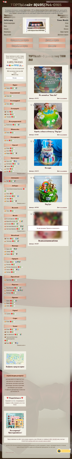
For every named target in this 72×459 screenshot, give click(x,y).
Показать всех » (21, 173)
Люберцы (15, 186)
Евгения (8, 272)
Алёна (8, 306)
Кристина (8, 280)
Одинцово (15, 259)
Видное (15, 85)
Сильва (8, 166)
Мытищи (15, 246)
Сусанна (8, 314)
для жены (15, 385)
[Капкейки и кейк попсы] (52, 48)
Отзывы (6, 29)
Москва (15, 216)
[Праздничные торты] (19, 42)
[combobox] (15, 78)
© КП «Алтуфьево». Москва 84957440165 (36, 30)
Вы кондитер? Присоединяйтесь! (15, 431)
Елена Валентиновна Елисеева (14, 189)
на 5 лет (22, 379)
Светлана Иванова (11, 226)
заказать (15, 13)
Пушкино (15, 298)
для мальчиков (10, 379)
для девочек (9, 381)
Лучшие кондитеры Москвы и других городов (46, 10)
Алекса (8, 269)
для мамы (21, 385)
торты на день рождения (15, 376)
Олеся (8, 104)
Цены (5, 26)
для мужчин (9, 383)
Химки (15, 326)
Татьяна (8, 117)
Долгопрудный (15, 101)
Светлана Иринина (11, 229)
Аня (7, 171)
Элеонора (9, 241)
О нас (66, 23)
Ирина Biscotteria (10, 221)
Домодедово (15, 109)
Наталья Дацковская (11, 267)
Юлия (7, 96)
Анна (7, 151)
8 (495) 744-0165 (15, 62)
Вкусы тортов (64, 32)
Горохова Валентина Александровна (11, 338)
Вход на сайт (7, 35)
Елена (7, 132)
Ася (7, 140)
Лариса (8, 254)
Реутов (15, 310)
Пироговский (15, 277)
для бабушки (11, 387)
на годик (16, 379)
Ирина (8, 249)
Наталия (8, 224)
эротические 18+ (15, 391)
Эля (7, 181)
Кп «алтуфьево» (10, 219)
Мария (8, 88)
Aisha (7, 169)
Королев (15, 145)
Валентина (9, 125)
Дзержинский (15, 93)
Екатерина (9, 164)
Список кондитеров (9, 23)
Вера (7, 343)
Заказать (48, 68)
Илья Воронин (10, 288)
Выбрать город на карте (15, 367)
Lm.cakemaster (10, 334)
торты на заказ (27, 10)
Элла (7, 112)
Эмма (7, 198)
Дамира (8, 251)
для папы (21, 383)
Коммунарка (15, 137)
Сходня (15, 318)
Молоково (15, 208)
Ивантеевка (15, 129)
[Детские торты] (52, 42)
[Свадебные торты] (19, 48)
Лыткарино (15, 178)
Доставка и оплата (63, 35)
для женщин (9, 385)
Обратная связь (10, 452)
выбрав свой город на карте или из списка (39, 441)
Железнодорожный (15, 121)
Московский (15, 235)
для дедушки (18, 387)
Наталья (8, 264)
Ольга (7, 114)
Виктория (8, 196)
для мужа (15, 383)
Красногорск (15, 158)
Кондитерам (7, 32)
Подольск (15, 285)
